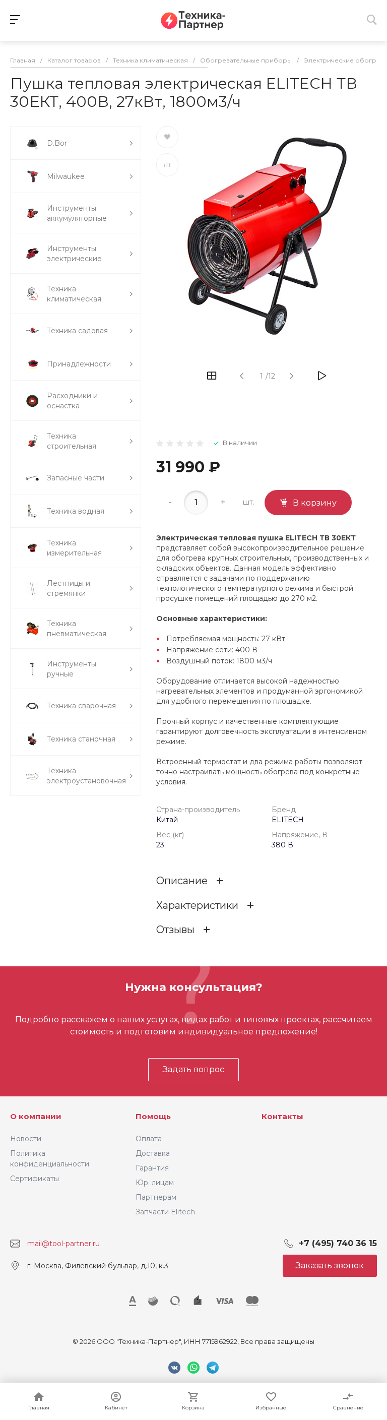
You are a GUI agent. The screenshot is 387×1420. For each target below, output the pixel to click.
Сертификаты (34, 1178)
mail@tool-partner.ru (63, 1243)
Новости (25, 1138)
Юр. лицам (155, 1182)
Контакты (282, 1116)
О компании (35, 1116)
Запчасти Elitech (165, 1211)
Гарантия (152, 1167)
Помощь (153, 1116)
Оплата (149, 1138)
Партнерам (156, 1197)
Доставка (153, 1153)
